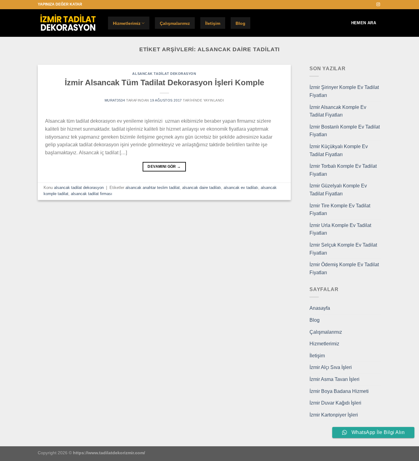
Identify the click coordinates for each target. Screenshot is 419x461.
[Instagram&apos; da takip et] (378, 4)
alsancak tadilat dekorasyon (164, 73)
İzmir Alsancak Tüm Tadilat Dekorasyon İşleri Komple (164, 82)
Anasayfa (319, 308)
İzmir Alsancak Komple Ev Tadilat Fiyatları (337, 111)
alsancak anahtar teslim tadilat (152, 187)
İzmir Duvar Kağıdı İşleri (335, 402)
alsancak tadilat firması (91, 193)
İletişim (212, 23)
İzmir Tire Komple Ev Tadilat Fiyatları (339, 209)
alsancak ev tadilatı (241, 187)
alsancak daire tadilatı (201, 187)
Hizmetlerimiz (126, 23)
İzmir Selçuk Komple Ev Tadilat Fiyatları (343, 248)
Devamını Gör (164, 166)
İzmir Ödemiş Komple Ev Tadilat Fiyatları (344, 268)
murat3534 (115, 100)
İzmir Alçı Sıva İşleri (330, 367)
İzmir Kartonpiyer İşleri (333, 414)
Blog (240, 23)
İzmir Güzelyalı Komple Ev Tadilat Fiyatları (338, 189)
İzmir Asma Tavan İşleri (334, 379)
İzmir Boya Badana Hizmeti (339, 391)
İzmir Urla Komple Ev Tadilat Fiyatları (340, 229)
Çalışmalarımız (175, 23)
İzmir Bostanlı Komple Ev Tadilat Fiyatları (344, 130)
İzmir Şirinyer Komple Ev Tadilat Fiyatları (344, 91)
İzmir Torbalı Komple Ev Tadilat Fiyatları (343, 170)
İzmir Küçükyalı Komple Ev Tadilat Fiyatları (338, 150)
